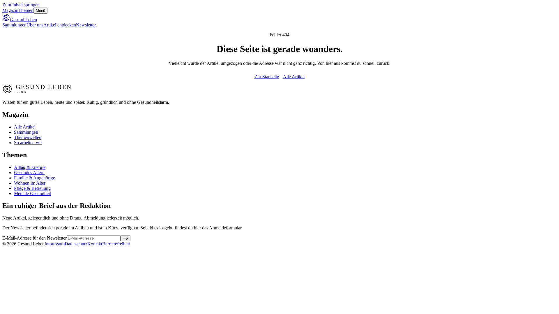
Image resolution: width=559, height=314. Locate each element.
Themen (25, 10)
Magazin (10, 10)
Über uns (34, 24)
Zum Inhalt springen (21, 4)
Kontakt (94, 243)
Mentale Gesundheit (32, 193)
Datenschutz (76, 243)
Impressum (55, 243)
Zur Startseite (266, 76)
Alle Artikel (294, 76)
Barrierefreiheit (116, 243)
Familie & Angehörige (34, 177)
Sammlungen (14, 24)
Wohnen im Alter (29, 183)
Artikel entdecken (59, 24)
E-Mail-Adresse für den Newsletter (34, 238)
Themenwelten (27, 137)
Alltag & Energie (29, 167)
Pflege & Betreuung (32, 188)
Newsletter (86, 24)
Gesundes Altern (29, 172)
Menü (40, 10)
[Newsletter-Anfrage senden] (125, 238)
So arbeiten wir (28, 142)
